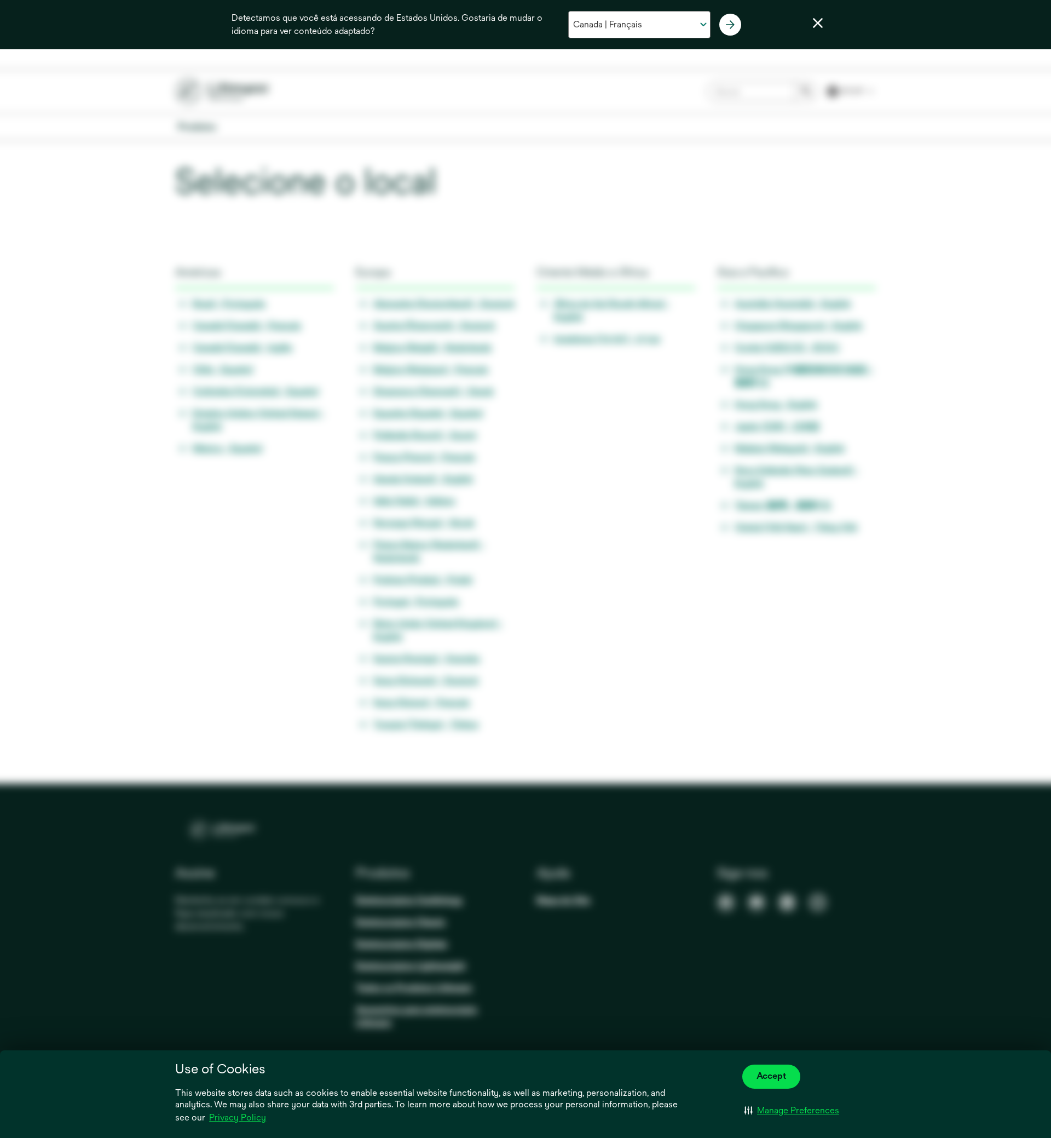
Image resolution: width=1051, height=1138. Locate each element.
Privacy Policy (237, 1117)
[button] (791, 1110)
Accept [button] (771, 1076)
